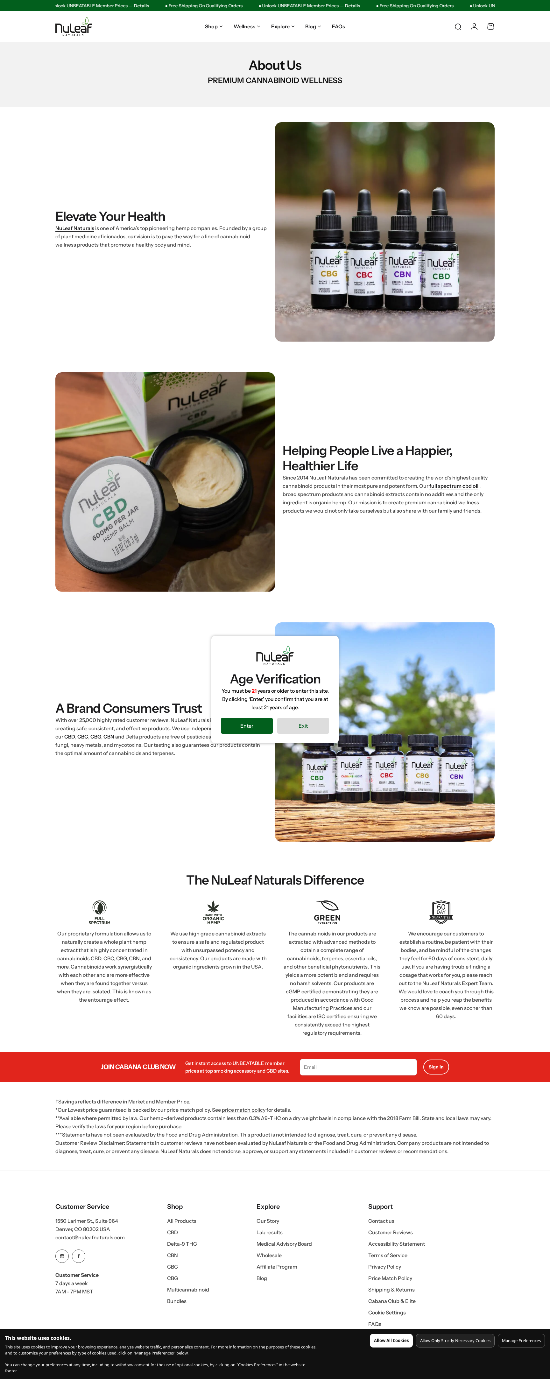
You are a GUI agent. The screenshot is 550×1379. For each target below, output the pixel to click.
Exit (303, 726)
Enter (246, 726)
